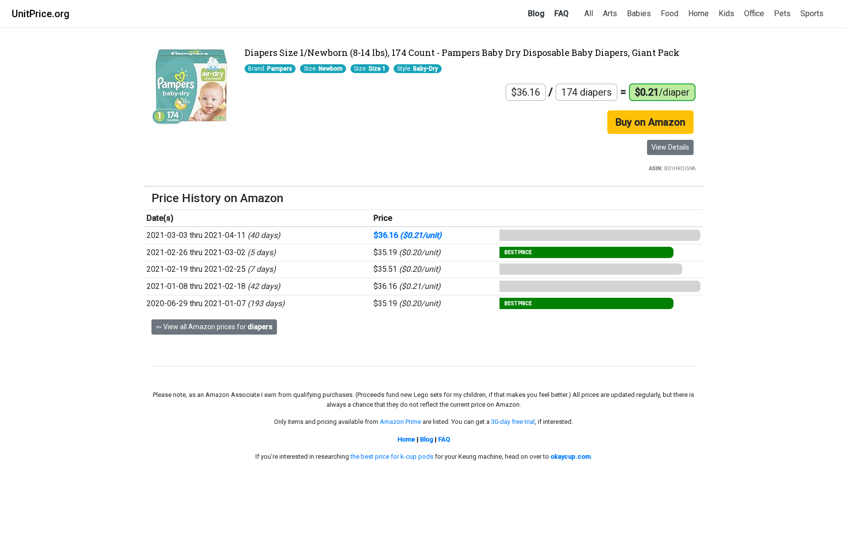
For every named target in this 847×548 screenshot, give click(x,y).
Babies (639, 13)
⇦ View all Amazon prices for (214, 327)
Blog (536, 13)
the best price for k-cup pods (391, 456)
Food (669, 13)
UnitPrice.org (41, 14)
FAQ (561, 13)
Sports (811, 13)
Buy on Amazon (650, 122)
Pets (782, 13)
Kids (726, 13)
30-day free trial (513, 421)
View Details (670, 147)
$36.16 (408, 235)
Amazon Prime (400, 421)
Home (698, 13)
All (588, 13)
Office (754, 13)
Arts (610, 13)
